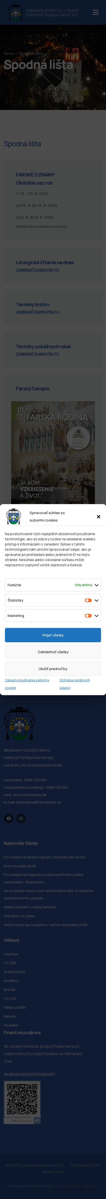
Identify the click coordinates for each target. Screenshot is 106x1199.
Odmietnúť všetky (53, 651)
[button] (98, 516)
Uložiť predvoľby (53, 668)
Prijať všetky (53, 634)
